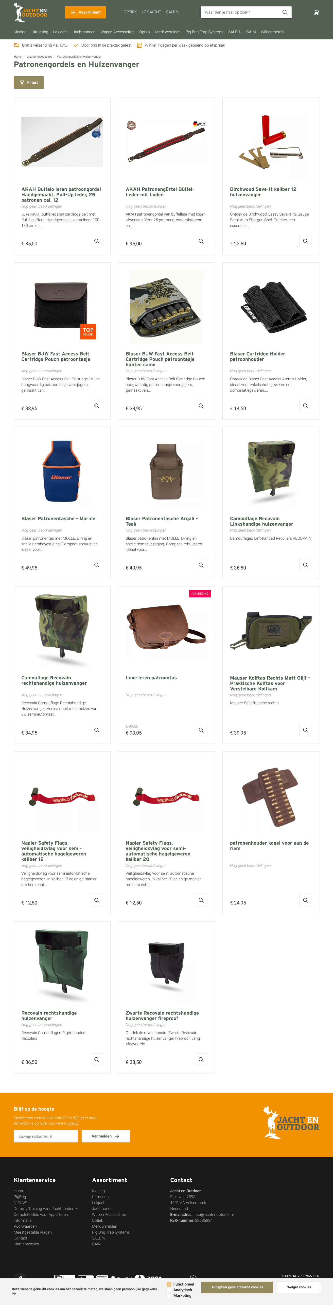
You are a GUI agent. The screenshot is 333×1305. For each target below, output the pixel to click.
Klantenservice (26, 1244)
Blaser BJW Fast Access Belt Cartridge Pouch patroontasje (55, 356)
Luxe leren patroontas (151, 678)
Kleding (20, 32)
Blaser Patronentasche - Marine (58, 518)
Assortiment (90, 12)
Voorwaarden (25, 1226)
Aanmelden (102, 1136)
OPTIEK (130, 12)
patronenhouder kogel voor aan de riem (269, 845)
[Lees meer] (97, 241)
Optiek (144, 32)
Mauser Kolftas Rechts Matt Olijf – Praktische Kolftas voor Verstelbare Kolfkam (270, 683)
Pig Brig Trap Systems (204, 32)
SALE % (172, 12)
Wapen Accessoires (117, 32)
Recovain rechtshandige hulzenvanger (49, 1015)
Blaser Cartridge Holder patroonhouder (257, 356)
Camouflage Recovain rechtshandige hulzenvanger (54, 680)
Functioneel (184, 1284)
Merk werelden (168, 32)
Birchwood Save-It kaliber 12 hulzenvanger (263, 192)
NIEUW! (20, 1202)
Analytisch (183, 1290)
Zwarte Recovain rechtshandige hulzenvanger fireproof (162, 1015)
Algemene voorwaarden (300, 1276)
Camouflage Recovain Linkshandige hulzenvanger (261, 521)
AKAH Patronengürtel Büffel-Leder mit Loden (160, 192)
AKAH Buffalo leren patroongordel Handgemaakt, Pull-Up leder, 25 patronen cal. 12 (61, 194)
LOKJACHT (151, 12)
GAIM (251, 32)
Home (18, 56)
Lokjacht (60, 32)
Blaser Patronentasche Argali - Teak (162, 521)
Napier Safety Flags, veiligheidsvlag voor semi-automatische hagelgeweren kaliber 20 (158, 851)
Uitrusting (40, 32)
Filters (32, 82)
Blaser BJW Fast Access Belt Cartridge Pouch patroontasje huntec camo (160, 359)
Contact (20, 1238)
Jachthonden (84, 32)
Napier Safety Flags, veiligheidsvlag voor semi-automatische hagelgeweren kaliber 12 (53, 851)
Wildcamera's (272, 32)
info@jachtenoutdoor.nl (213, 1214)
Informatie (23, 1220)
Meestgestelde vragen (33, 1232)
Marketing (183, 1295)
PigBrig (20, 1196)
